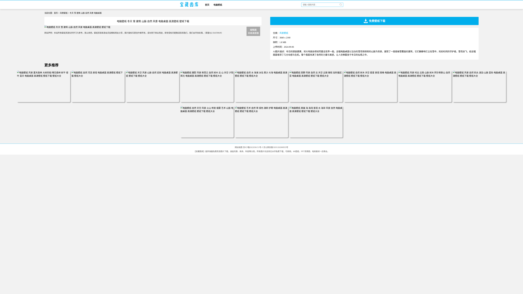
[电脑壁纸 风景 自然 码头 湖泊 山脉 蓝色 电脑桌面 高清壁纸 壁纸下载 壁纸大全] (479, 76)
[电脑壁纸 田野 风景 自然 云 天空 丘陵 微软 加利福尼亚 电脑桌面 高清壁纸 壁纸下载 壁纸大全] (316, 76)
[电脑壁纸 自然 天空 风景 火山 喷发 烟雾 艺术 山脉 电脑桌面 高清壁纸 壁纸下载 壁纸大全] (207, 111)
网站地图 (238, 147)
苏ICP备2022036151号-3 (253, 147)
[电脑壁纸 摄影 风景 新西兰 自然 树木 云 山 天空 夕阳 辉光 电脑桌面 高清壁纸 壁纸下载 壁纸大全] (207, 76)
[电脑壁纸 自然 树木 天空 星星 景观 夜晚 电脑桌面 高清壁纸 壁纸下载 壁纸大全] (370, 76)
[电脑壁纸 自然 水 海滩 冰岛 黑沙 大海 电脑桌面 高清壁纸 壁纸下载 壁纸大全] (261, 76)
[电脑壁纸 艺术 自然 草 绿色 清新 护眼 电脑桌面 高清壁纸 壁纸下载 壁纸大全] (261, 111)
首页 (207, 5)
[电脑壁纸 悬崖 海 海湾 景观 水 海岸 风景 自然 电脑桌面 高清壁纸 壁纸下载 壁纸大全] (316, 111)
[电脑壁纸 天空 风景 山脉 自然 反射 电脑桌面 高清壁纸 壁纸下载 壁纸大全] (152, 76)
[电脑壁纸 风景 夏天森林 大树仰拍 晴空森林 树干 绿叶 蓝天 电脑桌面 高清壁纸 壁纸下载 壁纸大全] (43, 76)
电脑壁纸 (217, 5)
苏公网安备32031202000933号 (275, 147)
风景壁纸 (64, 13)
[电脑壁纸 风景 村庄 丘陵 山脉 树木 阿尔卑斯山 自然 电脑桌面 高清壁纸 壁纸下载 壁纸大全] (424, 76)
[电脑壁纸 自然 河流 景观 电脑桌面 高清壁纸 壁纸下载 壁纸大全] (98, 76)
